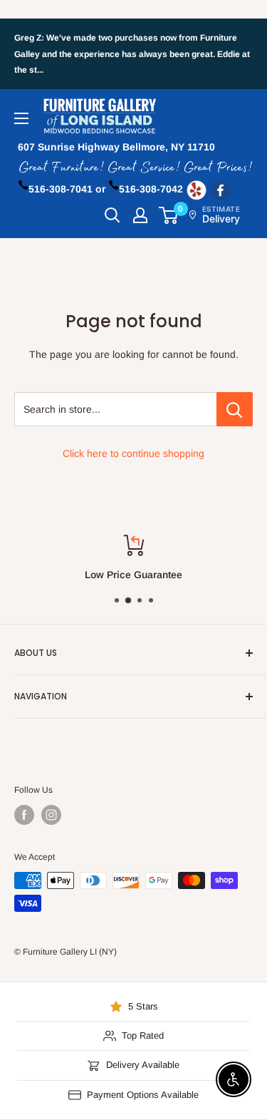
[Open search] (112, 215)
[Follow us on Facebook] (24, 815)
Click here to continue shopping (133, 453)
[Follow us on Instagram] (51, 815)
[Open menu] (21, 118)
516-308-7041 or (66, 189)
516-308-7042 (151, 189)
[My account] (140, 215)
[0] (169, 215)
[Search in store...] (234, 409)
